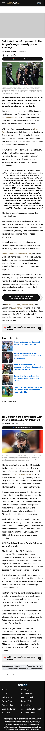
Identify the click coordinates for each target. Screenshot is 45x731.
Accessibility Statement (31, 709)
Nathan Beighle (10, 51)
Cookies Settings (28, 713)
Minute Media (12, 718)
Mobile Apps (7, 697)
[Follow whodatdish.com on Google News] (39, 328)
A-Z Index (6, 713)
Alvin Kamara (17, 308)
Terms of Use (7, 705)
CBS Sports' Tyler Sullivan (21, 474)
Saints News (12, 401)
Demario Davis (27, 305)
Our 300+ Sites (27, 693)
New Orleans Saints (10, 117)
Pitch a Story (7, 701)
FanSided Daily (27, 697)
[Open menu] (3, 3)
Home (4, 401)
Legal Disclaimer (8, 709)
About (4, 689)
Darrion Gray (9, 424)
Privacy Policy (27, 701)
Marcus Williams (24, 254)
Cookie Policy (26, 705)
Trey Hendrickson (9, 254)
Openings (25, 689)
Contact (5, 693)
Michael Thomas (13, 305)
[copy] (14, 55)
